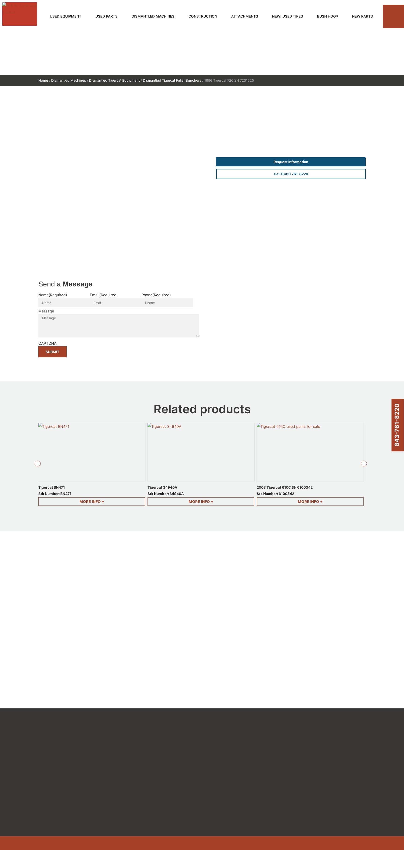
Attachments (244, 16)
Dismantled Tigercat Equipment (114, 80)
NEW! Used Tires (287, 16)
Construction (202, 16)
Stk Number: (54, 493)
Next (364, 463)
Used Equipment (65, 16)
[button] (393, 16)
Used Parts (106, 16)
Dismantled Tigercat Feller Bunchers (172, 80)
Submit (52, 352)
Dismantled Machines (153, 16)
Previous (37, 463)
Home (43, 80)
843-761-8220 (396, 425)
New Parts (362, 16)
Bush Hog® (327, 16)
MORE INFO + (91, 501)
